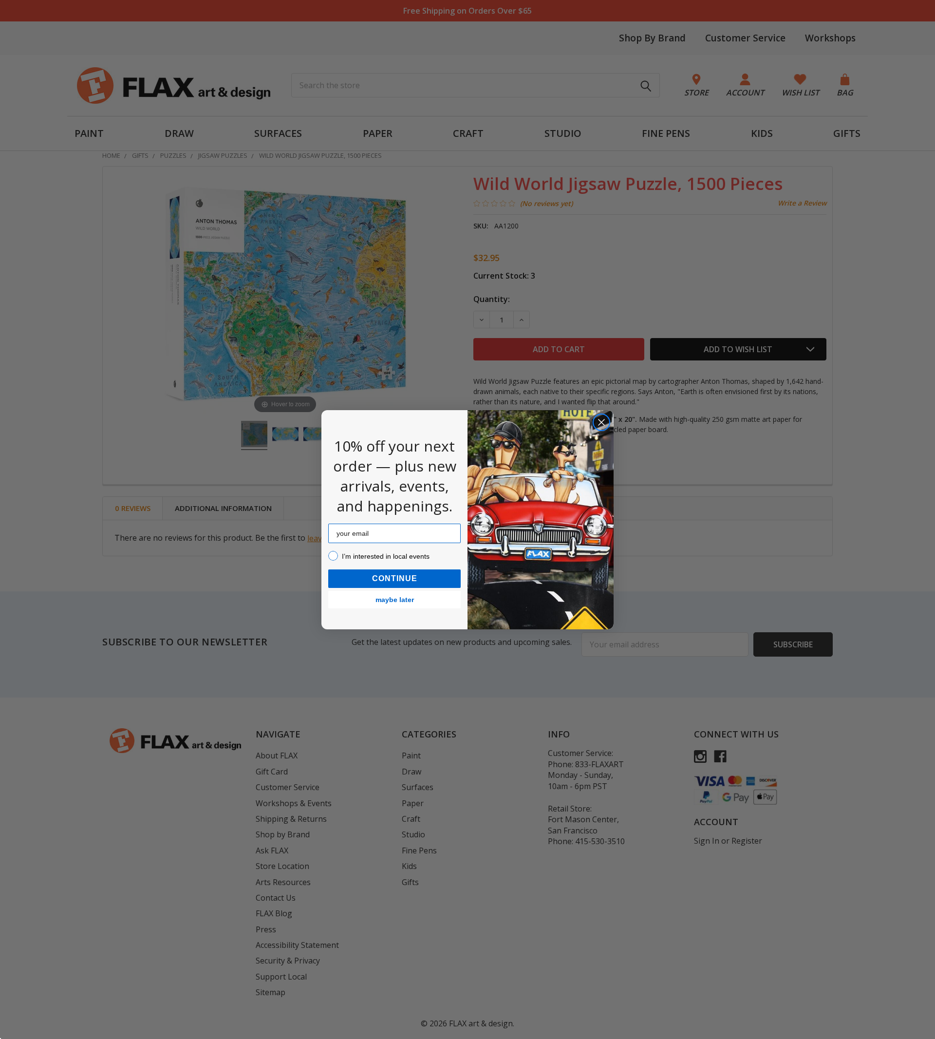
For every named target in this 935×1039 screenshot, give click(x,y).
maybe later (394, 600)
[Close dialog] (601, 422)
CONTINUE (394, 578)
